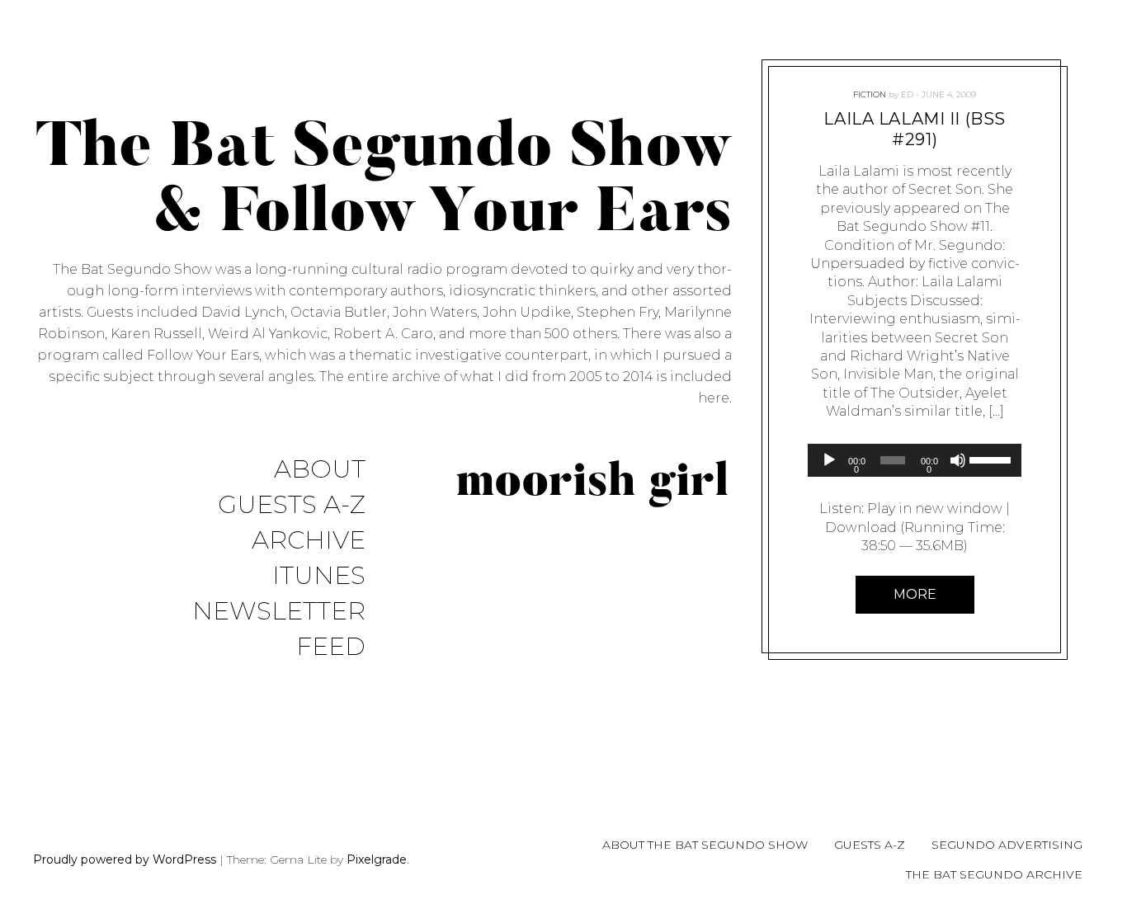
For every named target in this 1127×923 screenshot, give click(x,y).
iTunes (318, 576)
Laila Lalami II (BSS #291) (914, 129)
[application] (914, 460)
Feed (330, 647)
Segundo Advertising (1006, 844)
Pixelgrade (377, 859)
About (319, 469)
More (914, 594)
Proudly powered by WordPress (124, 859)
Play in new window (934, 508)
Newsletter (278, 611)
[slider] (991, 458)
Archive (308, 540)
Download (860, 527)
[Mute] (958, 460)
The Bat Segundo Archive (994, 874)
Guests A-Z (291, 505)
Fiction (869, 94)
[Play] (829, 460)
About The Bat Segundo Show (705, 844)
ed (907, 94)
